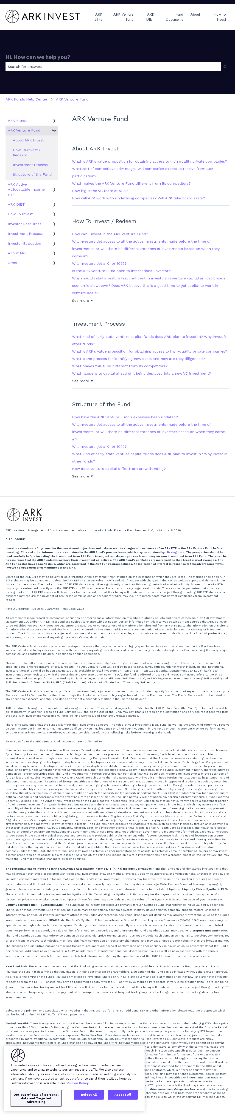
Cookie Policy (78, 1083)
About (195, 14)
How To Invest (220, 17)
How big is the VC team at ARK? (100, 191)
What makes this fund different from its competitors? (120, 366)
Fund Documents (174, 17)
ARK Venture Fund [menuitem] (24, 130)
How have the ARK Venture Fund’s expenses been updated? (125, 417)
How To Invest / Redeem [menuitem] (26, 152)
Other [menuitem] (13, 263)
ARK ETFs (98, 17)
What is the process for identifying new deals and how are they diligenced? (138, 358)
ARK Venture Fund (123, 17)
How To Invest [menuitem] (20, 214)
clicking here (174, 552)
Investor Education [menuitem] (24, 243)
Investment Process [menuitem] (30, 165)
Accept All (123, 1094)
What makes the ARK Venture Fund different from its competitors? (131, 183)
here (81, 1014)
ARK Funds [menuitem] (17, 120)
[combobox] (113, 66)
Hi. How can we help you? (38, 57)
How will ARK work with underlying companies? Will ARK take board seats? (138, 198)
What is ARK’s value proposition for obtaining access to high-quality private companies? (149, 351)
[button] (54, 121)
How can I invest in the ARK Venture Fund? (110, 234)
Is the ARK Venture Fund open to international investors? (122, 271)
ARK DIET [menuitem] (16, 204)
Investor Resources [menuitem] (25, 224)
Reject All (89, 1094)
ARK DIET (150, 17)
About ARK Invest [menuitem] (28, 140)
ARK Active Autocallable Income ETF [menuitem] (26, 189)
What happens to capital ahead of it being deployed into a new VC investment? (141, 373)
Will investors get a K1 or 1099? (99, 263)
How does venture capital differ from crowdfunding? (119, 468)
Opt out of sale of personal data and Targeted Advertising (36, 1098)
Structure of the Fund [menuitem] (32, 174)
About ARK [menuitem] (17, 253)
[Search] (225, 66)
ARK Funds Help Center (27, 99)
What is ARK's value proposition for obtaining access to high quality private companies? (149, 161)
